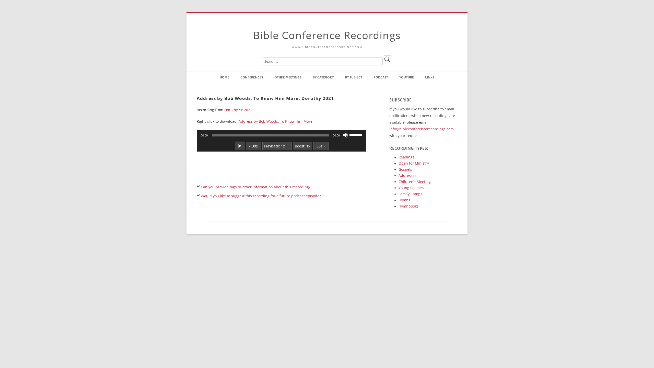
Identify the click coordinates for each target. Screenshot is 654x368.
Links (429, 77)
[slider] (356, 134)
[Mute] (345, 135)
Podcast (380, 77)
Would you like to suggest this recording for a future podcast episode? (261, 195)
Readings (406, 157)
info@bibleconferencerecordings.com (421, 128)
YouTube (406, 77)
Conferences (251, 77)
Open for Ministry (414, 163)
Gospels (405, 169)
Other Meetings (287, 77)
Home (224, 77)
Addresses (407, 175)
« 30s (253, 146)
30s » (321, 146)
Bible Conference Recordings (327, 35)
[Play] (239, 146)
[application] (281, 135)
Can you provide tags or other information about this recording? (255, 187)
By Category (323, 77)
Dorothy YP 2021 (238, 109)
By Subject (353, 77)
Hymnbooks (408, 206)
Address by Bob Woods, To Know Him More (275, 121)
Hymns (404, 200)
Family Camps (410, 193)
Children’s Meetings (416, 181)
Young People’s (411, 187)
